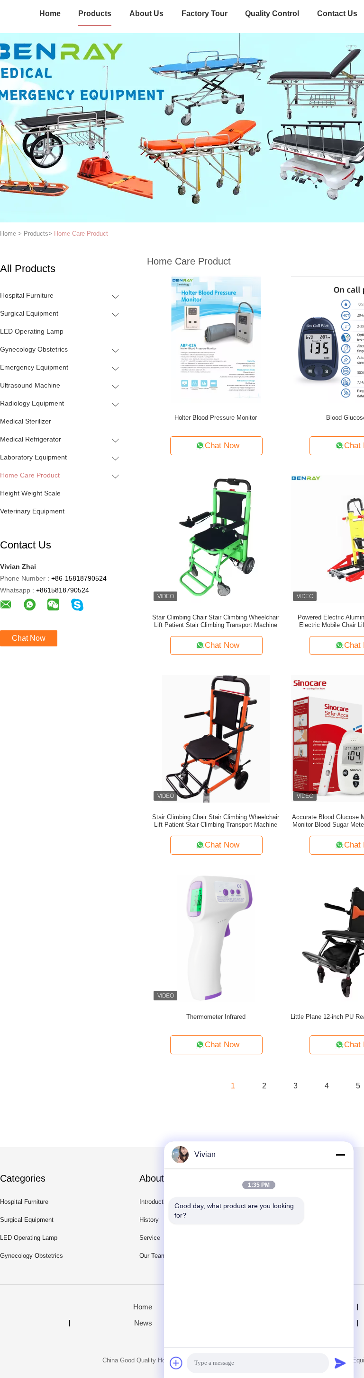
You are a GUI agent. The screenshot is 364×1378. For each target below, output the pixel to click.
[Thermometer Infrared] (216, 938)
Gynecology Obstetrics (34, 349)
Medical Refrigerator (30, 439)
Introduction (155, 1201)
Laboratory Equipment (33, 457)
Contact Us (337, 13)
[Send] (340, 1362)
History (149, 1219)
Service (149, 1237)
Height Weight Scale (30, 493)
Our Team (152, 1255)
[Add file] (176, 1362)
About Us (146, 13)
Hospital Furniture (27, 295)
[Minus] (340, 1154)
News (143, 1323)
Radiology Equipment (32, 403)
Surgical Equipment (29, 313)
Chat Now (29, 638)
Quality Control (272, 13)
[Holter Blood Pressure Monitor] (216, 339)
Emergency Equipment (34, 367)
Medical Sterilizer (25, 421)
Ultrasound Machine (30, 385)
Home (50, 13)
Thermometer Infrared (216, 1016)
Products (94, 13)
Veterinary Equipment (32, 511)
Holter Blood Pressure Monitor (215, 417)
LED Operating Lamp (32, 331)
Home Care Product (81, 233)
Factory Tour (205, 13)
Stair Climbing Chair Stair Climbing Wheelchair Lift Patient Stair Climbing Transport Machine (215, 621)
